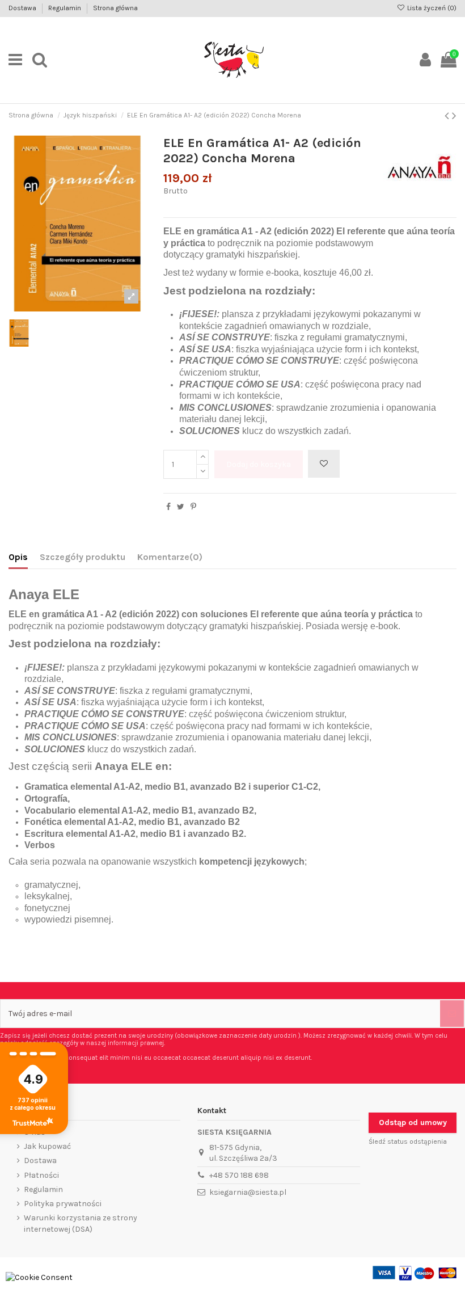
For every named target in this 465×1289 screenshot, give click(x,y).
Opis (18, 556)
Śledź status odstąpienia (408, 1141)
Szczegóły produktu (82, 556)
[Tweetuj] (180, 507)
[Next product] (454, 116)
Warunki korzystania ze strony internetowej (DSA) (80, 1223)
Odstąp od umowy (413, 1122)
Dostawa (23, 8)
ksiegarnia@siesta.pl (247, 1192)
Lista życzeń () (430, 8)
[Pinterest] (193, 507)
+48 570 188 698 (239, 1175)
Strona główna (115, 8)
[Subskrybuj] (451, 1013)
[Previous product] (448, 116)
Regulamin (65, 8)
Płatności (41, 1175)
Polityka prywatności (63, 1203)
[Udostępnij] (168, 507)
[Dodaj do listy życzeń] (324, 464)
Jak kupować (47, 1146)
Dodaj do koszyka (258, 464)
